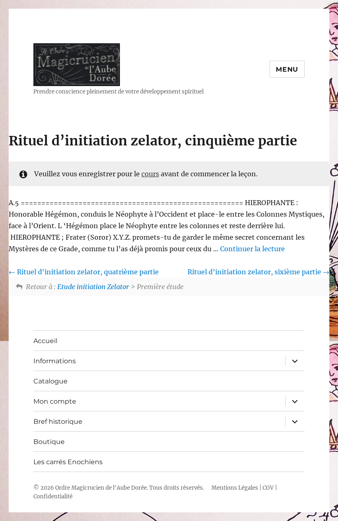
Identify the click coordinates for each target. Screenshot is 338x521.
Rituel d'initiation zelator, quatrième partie (87, 272)
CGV (268, 487)
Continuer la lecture (252, 249)
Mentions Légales (234, 487)
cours (150, 174)
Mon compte (54, 401)
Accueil (45, 341)
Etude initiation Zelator (93, 287)
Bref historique (57, 421)
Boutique (49, 442)
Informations (54, 361)
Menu (287, 69)
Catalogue (50, 381)
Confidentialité (53, 496)
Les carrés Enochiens (68, 462)
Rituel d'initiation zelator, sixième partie (255, 272)
